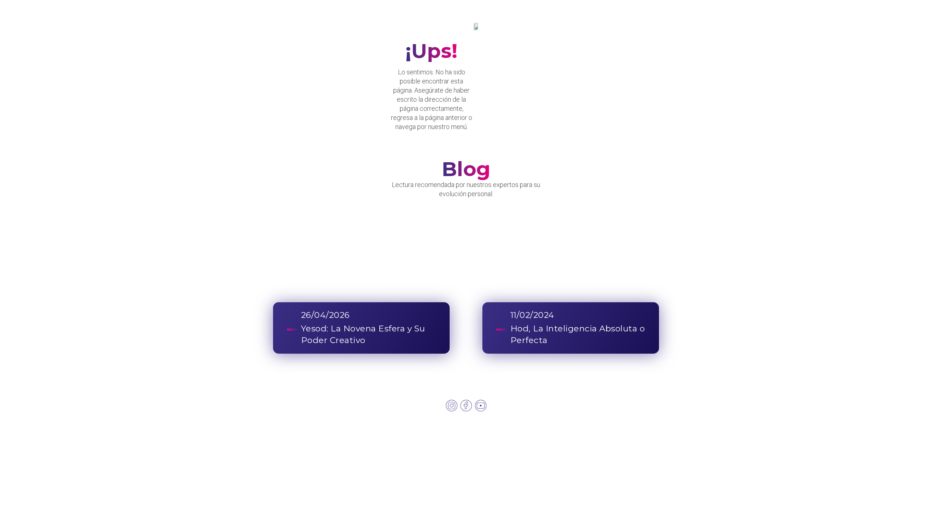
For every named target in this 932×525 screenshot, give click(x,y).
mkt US (665, 441)
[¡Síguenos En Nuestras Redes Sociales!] (451, 405)
